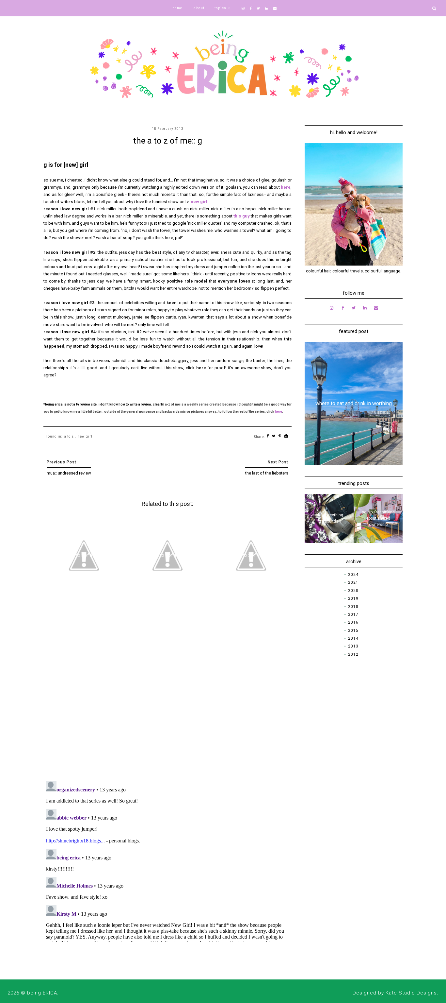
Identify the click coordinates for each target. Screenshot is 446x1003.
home (177, 8)
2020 (353, 590)
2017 (353, 614)
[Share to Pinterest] (280, 436)
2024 (353, 574)
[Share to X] (274, 436)
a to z (69, 436)
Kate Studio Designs (411, 993)
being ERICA (42, 993)
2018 (353, 606)
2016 (353, 622)
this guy (241, 216)
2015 (353, 630)
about (199, 8)
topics (221, 8)
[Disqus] (167, 691)
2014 (353, 638)
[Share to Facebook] (268, 436)
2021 (353, 582)
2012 (353, 654)
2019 (353, 598)
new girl (199, 201)
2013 (353, 646)
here (286, 187)
